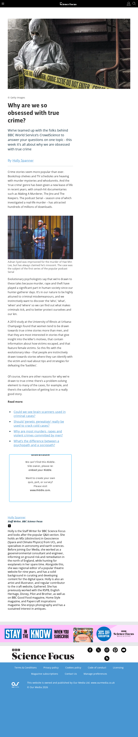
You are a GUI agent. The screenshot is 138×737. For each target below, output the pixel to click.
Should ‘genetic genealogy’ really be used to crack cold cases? (39, 423)
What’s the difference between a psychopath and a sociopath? (36, 443)
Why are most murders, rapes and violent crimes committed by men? (38, 433)
